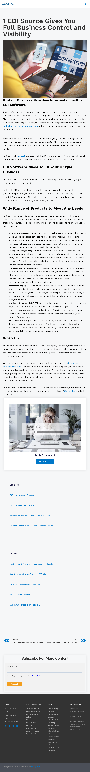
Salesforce (51, 750)
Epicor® (22, 156)
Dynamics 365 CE (54, 748)
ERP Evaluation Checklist (20, 595)
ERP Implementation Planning (22, 495)
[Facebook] (5, 726)
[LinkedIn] (13, 726)
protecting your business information (20, 126)
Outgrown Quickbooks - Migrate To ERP (26, 605)
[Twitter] (9, 726)
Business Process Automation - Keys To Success (30, 516)
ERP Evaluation (31, 720)
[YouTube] (17, 726)
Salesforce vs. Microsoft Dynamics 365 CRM (28, 574)
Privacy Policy (35, 767)
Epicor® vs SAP (31, 728)
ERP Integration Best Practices (22, 505)
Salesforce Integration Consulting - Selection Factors (31, 526)
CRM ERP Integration (33, 711)
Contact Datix (70, 391)
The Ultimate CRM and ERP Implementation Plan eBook (32, 564)
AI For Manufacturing (33, 709)
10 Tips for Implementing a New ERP (25, 584)
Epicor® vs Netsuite (32, 731)
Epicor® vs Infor (31, 734)
